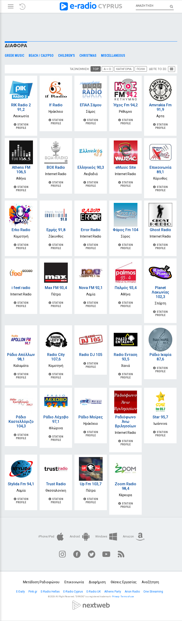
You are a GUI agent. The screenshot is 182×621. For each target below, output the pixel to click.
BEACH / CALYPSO (41, 55)
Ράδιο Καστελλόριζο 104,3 (21, 421)
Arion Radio (133, 591)
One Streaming (153, 591)
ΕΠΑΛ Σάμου (90, 105)
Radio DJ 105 (90, 354)
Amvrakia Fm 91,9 (160, 107)
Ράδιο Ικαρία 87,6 (160, 356)
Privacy (115, 596)
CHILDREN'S (66, 55)
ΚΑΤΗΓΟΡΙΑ (124, 68)
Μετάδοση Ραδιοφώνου (41, 582)
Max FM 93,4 (56, 287)
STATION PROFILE (22, 126)
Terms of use (127, 596)
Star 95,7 (160, 417)
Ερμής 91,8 (55, 230)
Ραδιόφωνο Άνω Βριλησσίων (125, 421)
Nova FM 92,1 (91, 287)
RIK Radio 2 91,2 (21, 107)
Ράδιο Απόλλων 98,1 (21, 356)
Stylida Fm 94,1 (21, 484)
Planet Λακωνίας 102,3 (160, 292)
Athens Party (113, 591)
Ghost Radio (160, 230)
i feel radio (21, 287)
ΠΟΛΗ (141, 68)
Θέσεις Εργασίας (124, 582)
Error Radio (90, 230)
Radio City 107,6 (56, 356)
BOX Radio (56, 167)
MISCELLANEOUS (113, 55)
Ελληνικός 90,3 (90, 167)
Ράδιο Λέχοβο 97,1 (55, 419)
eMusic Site (125, 167)
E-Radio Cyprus (73, 591)
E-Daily (21, 591)
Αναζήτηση (150, 582)
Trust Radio (56, 484)
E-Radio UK (93, 591)
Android (75, 536)
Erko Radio (21, 230)
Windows (101, 536)
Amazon (129, 536)
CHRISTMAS (87, 55)
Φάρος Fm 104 (125, 230)
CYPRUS (110, 6)
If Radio (56, 105)
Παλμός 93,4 (125, 287)
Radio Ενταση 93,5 (125, 356)
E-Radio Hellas (50, 591)
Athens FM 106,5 (21, 169)
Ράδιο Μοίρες (90, 417)
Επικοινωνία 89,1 (160, 169)
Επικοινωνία (74, 582)
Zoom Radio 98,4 (125, 486)
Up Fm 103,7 (90, 484)
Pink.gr (33, 591)
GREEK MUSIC (14, 55)
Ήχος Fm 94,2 (126, 105)
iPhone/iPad (46, 536)
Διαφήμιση (97, 582)
